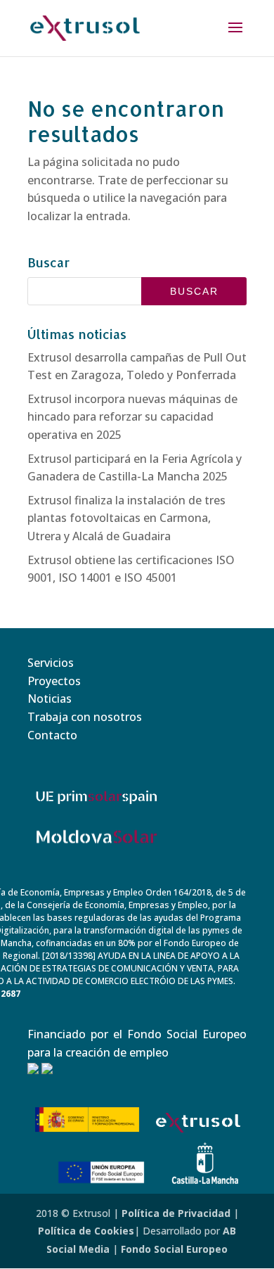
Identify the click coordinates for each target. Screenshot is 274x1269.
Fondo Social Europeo (174, 1249)
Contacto (52, 735)
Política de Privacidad (176, 1213)
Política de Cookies (86, 1230)
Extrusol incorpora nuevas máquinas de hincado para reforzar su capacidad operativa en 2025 (132, 416)
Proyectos (54, 681)
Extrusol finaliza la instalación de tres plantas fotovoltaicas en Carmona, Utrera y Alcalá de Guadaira (126, 518)
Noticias (49, 698)
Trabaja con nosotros (84, 717)
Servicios (50, 662)
